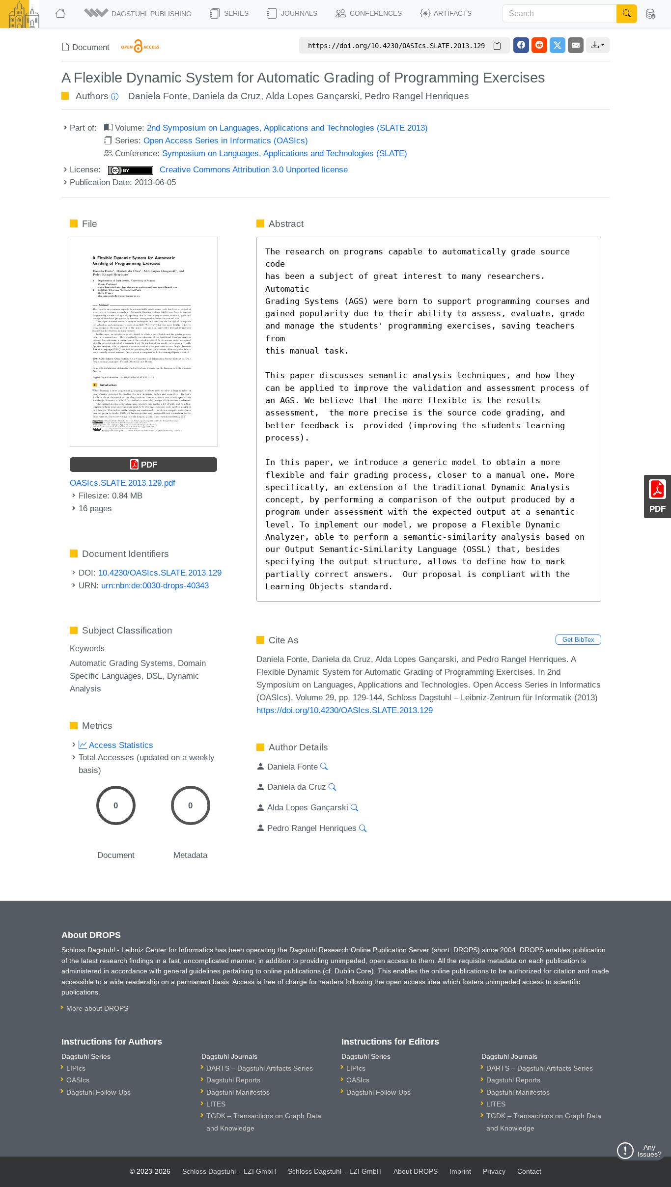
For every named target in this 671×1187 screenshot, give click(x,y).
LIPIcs (75, 1068)
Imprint (460, 1171)
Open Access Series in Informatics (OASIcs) (225, 140)
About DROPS (415, 1171)
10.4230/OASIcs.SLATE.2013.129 (160, 573)
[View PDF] (144, 341)
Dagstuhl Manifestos (238, 1092)
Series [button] (235, 13)
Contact (529, 1171)
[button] (138, 13)
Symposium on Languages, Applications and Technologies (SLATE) (284, 153)
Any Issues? (650, 1150)
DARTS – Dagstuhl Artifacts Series (259, 1068)
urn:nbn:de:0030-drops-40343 (155, 585)
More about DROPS (97, 1008)
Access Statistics (120, 745)
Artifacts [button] (452, 13)
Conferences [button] (375, 13)
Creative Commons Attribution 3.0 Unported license (252, 169)
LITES (215, 1104)
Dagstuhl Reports (233, 1080)
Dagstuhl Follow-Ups (98, 1092)
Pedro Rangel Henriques (416, 96)
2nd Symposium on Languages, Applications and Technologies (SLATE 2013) (287, 128)
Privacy (494, 1171)
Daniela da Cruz (227, 96)
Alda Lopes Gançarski (313, 96)
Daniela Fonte (158, 96)
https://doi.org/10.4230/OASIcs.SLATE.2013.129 (344, 710)
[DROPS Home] (61, 13)
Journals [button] (298, 13)
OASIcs (77, 1080)
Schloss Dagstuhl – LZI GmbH (229, 1171)
